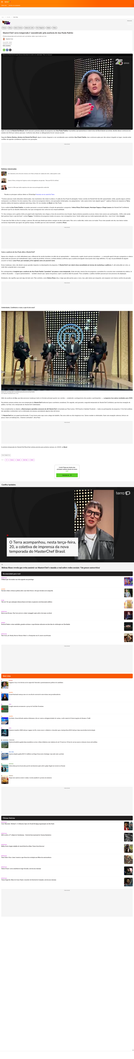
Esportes (11, 763)
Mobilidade (11, 740)
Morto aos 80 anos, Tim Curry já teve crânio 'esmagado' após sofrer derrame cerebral (26, 613)
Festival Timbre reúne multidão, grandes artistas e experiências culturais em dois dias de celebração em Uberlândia (35, 624)
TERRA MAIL (4, 5)
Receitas (11, 775)
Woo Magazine (40, 28)
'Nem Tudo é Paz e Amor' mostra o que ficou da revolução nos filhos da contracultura (26, 857)
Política (11, 680)
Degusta (18, 460)
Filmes (4, 28)
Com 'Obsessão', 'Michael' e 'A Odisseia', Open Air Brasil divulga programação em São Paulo (27, 824)
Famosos (12, 460)
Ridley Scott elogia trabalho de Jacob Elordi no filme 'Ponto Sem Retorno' (22, 846)
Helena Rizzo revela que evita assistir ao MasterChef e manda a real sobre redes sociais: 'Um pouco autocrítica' (51, 568)
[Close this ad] (133, 1050)
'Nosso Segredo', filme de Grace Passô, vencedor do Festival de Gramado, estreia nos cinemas (28, 880)
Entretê (32, 460)
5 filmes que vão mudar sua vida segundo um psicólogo (17, 579)
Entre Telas (15, 17)
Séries (10, 28)
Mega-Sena (11, 752)
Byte (10, 704)
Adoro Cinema (18, 28)
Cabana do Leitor (29, 28)
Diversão (9, 17)
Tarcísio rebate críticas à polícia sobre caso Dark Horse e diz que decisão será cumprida (27, 590)
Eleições (3, 589)
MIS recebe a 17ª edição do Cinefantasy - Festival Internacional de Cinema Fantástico (26, 835)
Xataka (48, 28)
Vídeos (54, 28)
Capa (3, 17)
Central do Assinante (14, 5)
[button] (2, 2)
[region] (67, 1055)
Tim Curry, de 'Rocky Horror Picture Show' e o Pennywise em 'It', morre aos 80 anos (26, 635)
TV (6, 460)
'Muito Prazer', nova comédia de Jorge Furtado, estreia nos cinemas (21, 868)
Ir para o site (7, 2)
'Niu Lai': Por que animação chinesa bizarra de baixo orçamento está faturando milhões (26, 602)
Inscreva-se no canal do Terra (45, 194)
